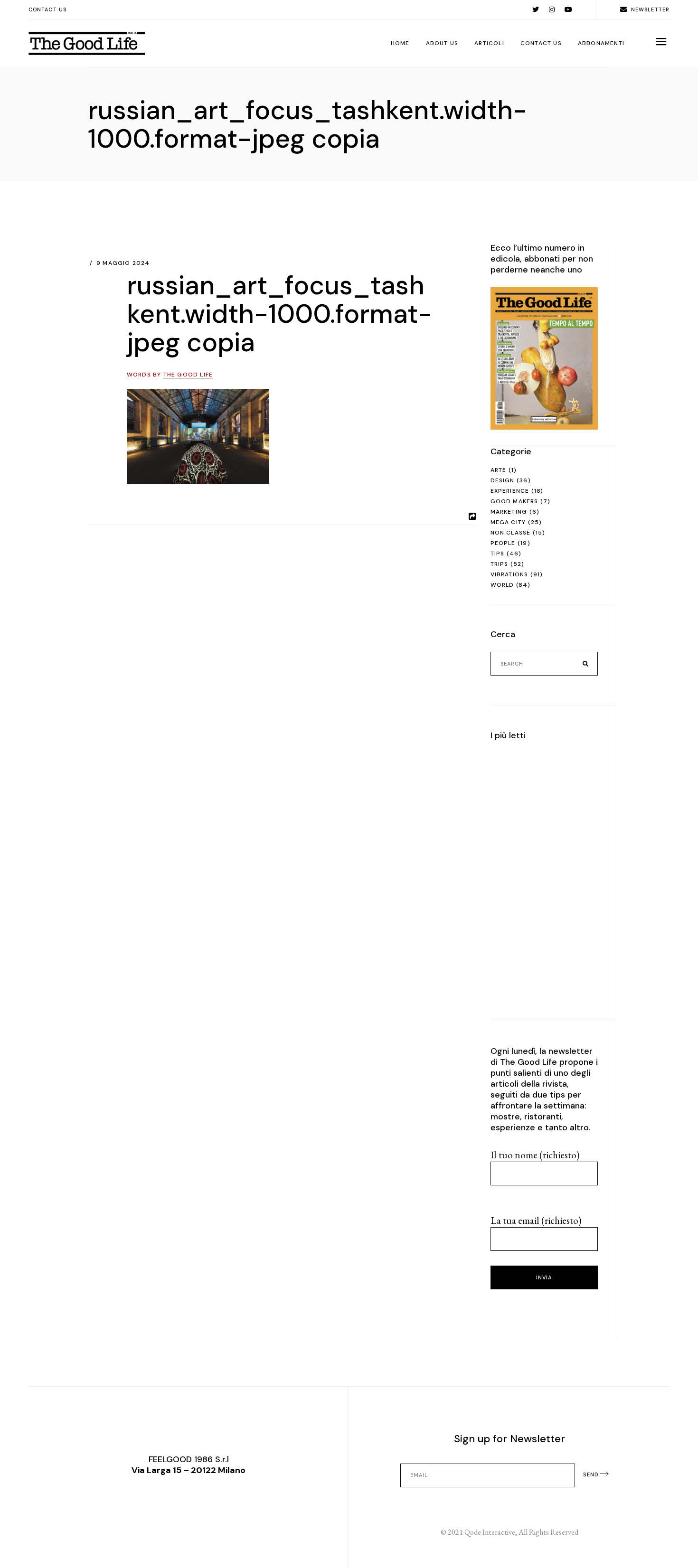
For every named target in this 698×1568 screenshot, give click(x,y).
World (502, 585)
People (503, 543)
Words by (170, 374)
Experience (509, 491)
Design (502, 480)
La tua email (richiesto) (536, 1220)
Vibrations (509, 574)
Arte (498, 470)
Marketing (509, 512)
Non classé (510, 532)
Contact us (47, 9)
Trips (499, 564)
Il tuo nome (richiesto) (535, 1154)
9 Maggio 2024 (123, 263)
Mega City (508, 522)
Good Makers (514, 501)
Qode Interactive (489, 1532)
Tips (497, 553)
